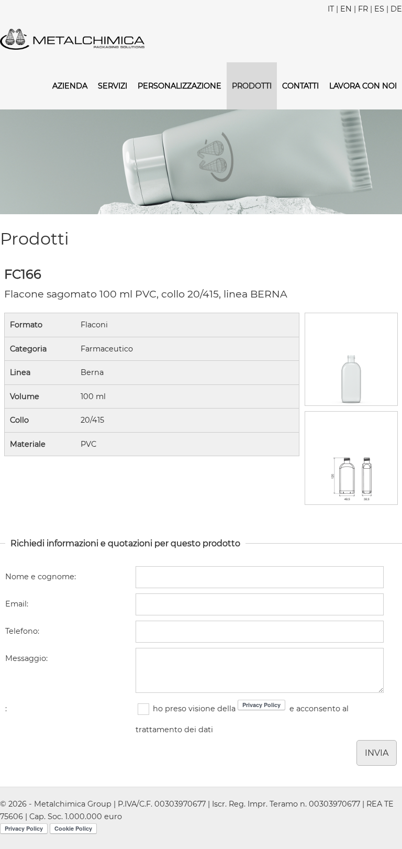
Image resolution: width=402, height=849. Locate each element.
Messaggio (25, 658)
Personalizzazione (179, 86)
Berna (92, 372)
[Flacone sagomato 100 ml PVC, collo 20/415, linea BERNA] (351, 359)
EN (346, 9)
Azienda (69, 86)
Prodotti (252, 86)
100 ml (93, 396)
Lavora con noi (363, 86)
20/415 (92, 420)
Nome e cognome (39, 576)
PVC (88, 444)
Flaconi (94, 324)
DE (396, 9)
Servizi (112, 86)
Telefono (21, 631)
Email (16, 604)
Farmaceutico (107, 349)
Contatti (300, 86)
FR (363, 9)
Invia (376, 753)
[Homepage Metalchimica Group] (72, 38)
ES (379, 9)
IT (331, 9)
